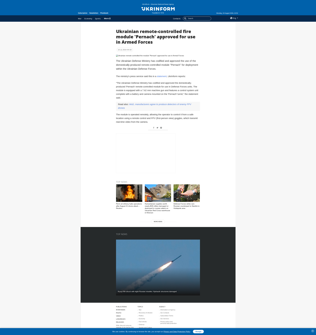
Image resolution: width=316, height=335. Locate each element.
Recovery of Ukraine (145, 313)
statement (162, 76)
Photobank (104, 13)
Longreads (120, 319)
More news (158, 221)
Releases (120, 322)
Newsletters (93, 13)
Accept (198, 332)
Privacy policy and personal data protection (168, 322)
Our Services (164, 319)
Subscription (82, 13)
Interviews (120, 310)
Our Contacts (164, 313)
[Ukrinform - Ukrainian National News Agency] (158, 8)
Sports (98, 18)
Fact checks (143, 322)
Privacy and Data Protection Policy (177, 332)
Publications (121, 307)
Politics (141, 316)
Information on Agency (167, 310)
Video (118, 316)
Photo (118, 313)
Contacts (176, 18)
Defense (141, 325)
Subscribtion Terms (166, 316)
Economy (88, 18)
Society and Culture (145, 327)
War (79, 18)
